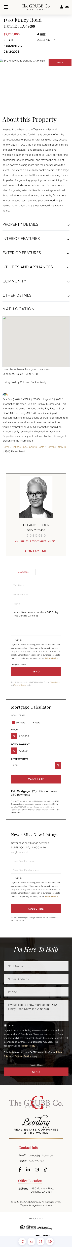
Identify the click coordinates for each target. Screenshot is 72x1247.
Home (6, 447)
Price (14, 729)
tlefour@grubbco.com (41, 1155)
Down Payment (20, 744)
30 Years (20, 722)
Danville (51, 447)
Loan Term (18, 715)
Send (36, 671)
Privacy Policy (51, 658)
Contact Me (36, 551)
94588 (62, 447)
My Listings (21, 541)
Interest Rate (19, 759)
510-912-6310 (36, 535)
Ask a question (66, 7)
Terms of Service (20, 685)
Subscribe (36, 908)
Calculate (36, 779)
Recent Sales (38, 541)
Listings (16, 447)
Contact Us (23, 572)
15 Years (36, 722)
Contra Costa (36, 447)
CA (25, 447)
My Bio (52, 541)
